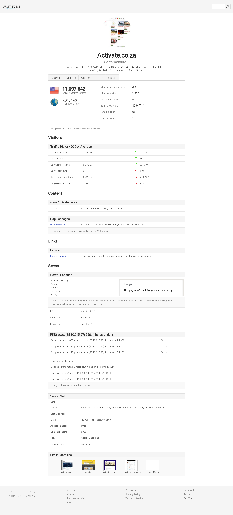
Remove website (75, 498)
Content (86, 77)
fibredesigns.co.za (59, 256)
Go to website (115, 62)
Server (112, 77)
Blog (69, 502)
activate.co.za (57, 224)
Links (100, 77)
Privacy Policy (132, 494)
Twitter (187, 494)
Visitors (71, 77)
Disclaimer (130, 490)
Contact (71, 494)
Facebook (189, 490)
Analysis (56, 77)
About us (72, 490)
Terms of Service (134, 498)
